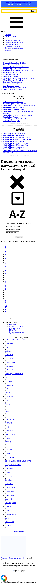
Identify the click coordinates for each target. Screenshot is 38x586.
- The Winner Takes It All (13, 89)
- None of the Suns (15, 145)
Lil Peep (8, 351)
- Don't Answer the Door (17, 139)
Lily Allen (8, 480)
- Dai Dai (14, 63)
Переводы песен (15, 558)
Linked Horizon (10, 514)
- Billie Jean (13, 65)
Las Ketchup (9, 457)
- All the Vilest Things (16, 137)
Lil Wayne (8, 389)
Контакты (8, 52)
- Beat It (12, 72)
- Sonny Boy (11, 121)
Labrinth (8, 506)
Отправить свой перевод (14, 48)
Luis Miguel (9, 468)
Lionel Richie (9, 431)
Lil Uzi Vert (9, 484)
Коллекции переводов (13, 46)
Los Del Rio (9, 393)
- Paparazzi (11, 86)
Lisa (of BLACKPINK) (13, 465)
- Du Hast (10, 76)
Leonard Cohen (10, 366)
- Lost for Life (13, 102)
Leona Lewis (9, 522)
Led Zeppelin (9, 370)
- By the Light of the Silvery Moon (19, 105)
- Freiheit (13, 135)
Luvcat (7, 404)
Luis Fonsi (8, 381)
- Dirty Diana (13, 80)
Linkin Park (9, 343)
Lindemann (9, 385)
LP (6, 377)
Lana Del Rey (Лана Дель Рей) (15, 339)
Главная (8, 35)
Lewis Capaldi (10, 434)
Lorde (7, 412)
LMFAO (8, 442)
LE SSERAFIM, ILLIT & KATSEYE (18, 461)
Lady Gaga (9, 347)
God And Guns (14, 328)
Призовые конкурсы (12, 40)
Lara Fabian (9, 358)
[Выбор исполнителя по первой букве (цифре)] (17, 221)
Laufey (7, 438)
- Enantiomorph (14, 141)
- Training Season (12, 82)
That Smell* (13, 334)
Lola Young (9, 446)
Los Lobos (8, 450)
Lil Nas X (8, 423)
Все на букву (21, 531)
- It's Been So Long (14, 109)
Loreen (7, 472)
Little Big (8, 400)
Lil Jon (7, 408)
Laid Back (8, 499)
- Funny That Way (13, 107)
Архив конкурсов (11, 44)
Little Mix (8, 453)
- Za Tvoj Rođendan (14, 134)
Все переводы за (20, 123)
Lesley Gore (9, 476)
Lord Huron (9, 396)
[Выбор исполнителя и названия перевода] (17, 189)
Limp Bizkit (9, 355)
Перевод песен (10, 37)
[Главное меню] (17, 29)
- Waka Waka (18, 70)
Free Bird (12, 324)
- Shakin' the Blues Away (16, 119)
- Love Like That (14, 104)
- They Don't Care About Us (18, 78)
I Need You (13, 330)
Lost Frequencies (10, 503)
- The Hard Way (16, 67)
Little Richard (9, 491)
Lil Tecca (8, 525)
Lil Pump (8, 510)
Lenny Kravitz (10, 419)
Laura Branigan (10, 487)
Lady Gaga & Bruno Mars (14, 374)
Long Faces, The (10, 427)
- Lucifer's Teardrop (16, 143)
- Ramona (10, 117)
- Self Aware (12, 69)
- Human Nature (14, 88)
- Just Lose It (10, 84)
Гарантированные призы (14, 42)
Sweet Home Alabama (16, 332)
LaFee (7, 518)
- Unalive (12, 149)
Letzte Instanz (9, 495)
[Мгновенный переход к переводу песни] (17, 205)
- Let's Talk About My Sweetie (17, 115)
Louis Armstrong (10, 362)
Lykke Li (8, 415)
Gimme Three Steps (16, 326)
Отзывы (8, 50)
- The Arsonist (14, 147)
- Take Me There (11, 74)
